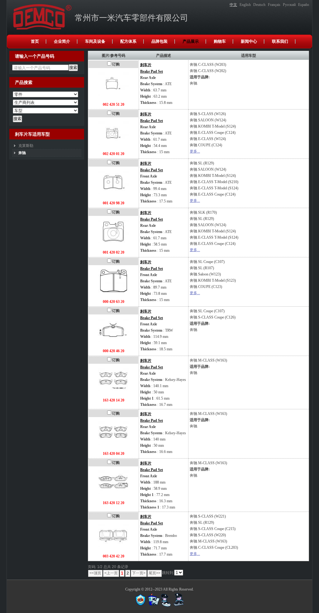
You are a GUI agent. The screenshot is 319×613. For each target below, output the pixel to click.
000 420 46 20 (113, 351)
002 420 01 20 (113, 154)
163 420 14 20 (113, 400)
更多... (195, 151)
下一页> (138, 573)
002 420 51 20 (113, 104)
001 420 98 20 (113, 203)
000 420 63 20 (113, 301)
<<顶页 (95, 573)
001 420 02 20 (113, 252)
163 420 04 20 (113, 453)
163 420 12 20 (113, 503)
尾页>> (154, 573)
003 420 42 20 (113, 556)
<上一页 (111, 573)
